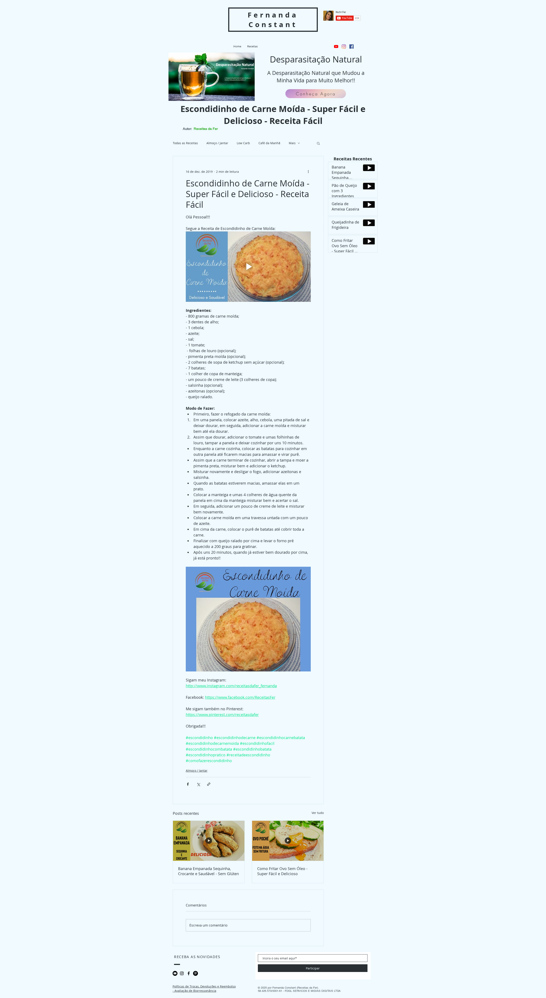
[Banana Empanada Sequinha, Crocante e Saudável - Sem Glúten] (208, 841)
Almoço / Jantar (217, 143)
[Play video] (248, 266)
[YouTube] (336, 46)
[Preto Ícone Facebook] (188, 973)
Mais (292, 143)
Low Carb (243, 143)
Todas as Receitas (185, 143)
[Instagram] (344, 46)
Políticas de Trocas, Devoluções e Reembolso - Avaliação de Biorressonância (204, 988)
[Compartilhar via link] (209, 784)
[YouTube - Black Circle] (175, 973)
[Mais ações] (308, 171)
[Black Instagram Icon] (181, 973)
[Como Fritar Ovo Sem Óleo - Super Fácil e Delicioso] (288, 841)
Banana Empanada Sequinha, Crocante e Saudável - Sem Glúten (208, 871)
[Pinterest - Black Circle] (195, 973)
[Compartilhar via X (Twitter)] (198, 784)
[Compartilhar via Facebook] (188, 784)
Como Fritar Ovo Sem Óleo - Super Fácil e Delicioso (282, 871)
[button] (318, 143)
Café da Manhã (269, 143)
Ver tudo (318, 813)
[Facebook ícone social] (351, 46)
